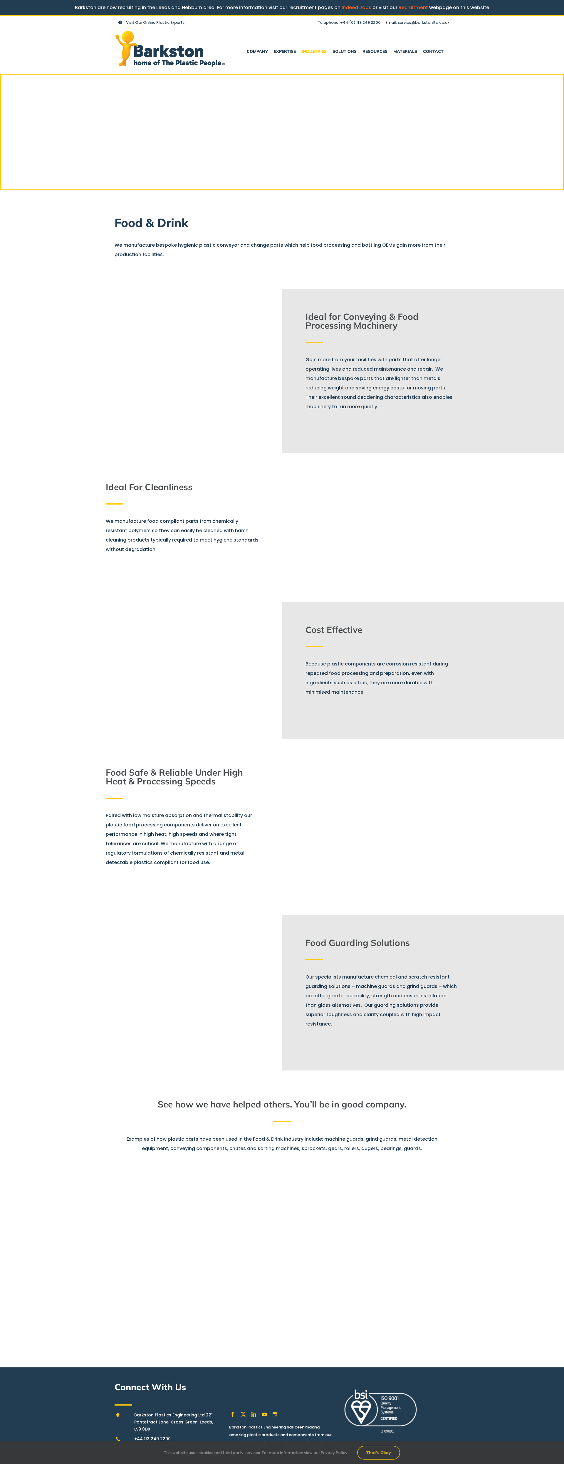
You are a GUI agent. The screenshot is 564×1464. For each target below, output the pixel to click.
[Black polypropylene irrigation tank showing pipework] (212, 1244)
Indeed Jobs (356, 7)
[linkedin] (253, 1414)
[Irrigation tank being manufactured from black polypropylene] (398, 1244)
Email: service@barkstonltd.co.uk (417, 22)
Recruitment (413, 7)
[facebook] (232, 1414)
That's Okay (378, 1452)
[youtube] (264, 1414)
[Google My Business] (275, 1414)
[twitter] (243, 1414)
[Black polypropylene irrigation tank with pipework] (305, 1244)
